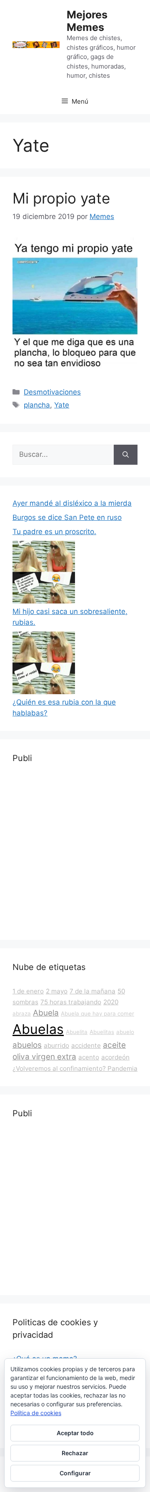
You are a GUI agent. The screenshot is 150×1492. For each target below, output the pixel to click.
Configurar (75, 1473)
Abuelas (38, 1029)
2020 (110, 1002)
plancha (37, 405)
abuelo (125, 1032)
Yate (61, 405)
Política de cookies (35, 1412)
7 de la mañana (92, 991)
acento (88, 1057)
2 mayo (57, 991)
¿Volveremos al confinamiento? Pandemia (75, 1068)
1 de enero (28, 991)
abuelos (27, 1045)
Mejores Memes (87, 20)
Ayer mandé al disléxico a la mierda (72, 503)
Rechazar (75, 1452)
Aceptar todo (75, 1432)
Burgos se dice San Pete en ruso (67, 517)
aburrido (56, 1045)
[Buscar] (126, 455)
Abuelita (77, 1032)
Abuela (46, 1013)
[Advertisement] (75, 852)
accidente (86, 1045)
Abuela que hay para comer (97, 1013)
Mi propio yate (61, 198)
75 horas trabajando (70, 1002)
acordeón (115, 1057)
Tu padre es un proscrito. (54, 531)
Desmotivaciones (52, 392)
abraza (21, 1013)
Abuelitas (102, 1032)
